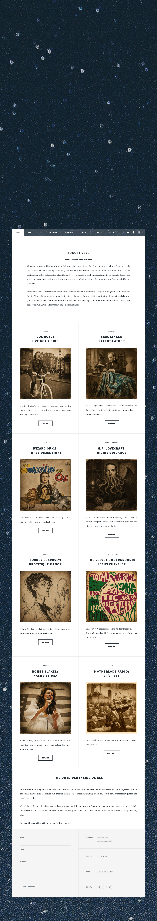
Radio (111, 232)
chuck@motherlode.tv (105, 871)
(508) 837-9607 (102, 856)
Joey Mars (85, 232)
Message (23, 861)
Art (29, 232)
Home (18, 232)
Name (22, 837)
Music (99, 232)
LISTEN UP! (111, 753)
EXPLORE (45, 423)
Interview (68, 232)
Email (22, 849)
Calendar (53, 232)
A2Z (40, 232)
